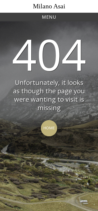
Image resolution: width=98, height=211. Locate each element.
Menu (49, 17)
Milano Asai (49, 6)
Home (49, 127)
